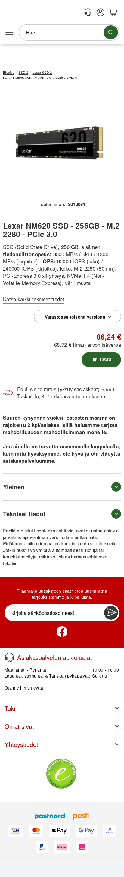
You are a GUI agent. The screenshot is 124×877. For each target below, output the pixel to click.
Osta (105, 359)
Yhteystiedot (21, 744)
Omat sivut (19, 726)
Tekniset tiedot (24, 513)
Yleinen (13, 486)
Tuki (10, 708)
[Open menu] (9, 33)
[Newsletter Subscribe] (111, 613)
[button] (60, 143)
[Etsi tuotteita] (111, 32)
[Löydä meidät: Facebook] (62, 632)
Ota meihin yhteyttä (24, 688)
